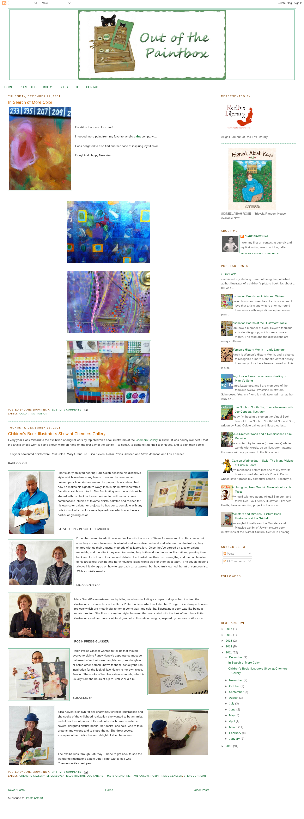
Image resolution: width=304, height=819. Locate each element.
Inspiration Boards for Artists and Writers (258, 296)
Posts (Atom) (34, 798)
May (232, 715)
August (234, 697)
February (235, 732)
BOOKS (48, 87)
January (235, 738)
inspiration (39, 413)
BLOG (64, 87)
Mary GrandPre (118, 776)
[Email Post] (85, 409)
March (233, 727)
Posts (230, 553)
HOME (8, 87)
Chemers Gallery (147, 440)
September (236, 692)
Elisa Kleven (56, 776)
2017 (229, 628)
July (232, 703)
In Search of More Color (30, 102)
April (232, 721)
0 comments (72, 409)
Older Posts (201, 790)
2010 (229, 746)
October (235, 686)
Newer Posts (16, 790)
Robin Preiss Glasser (166, 776)
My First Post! (227, 274)
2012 (229, 646)
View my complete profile (260, 253)
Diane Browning (256, 236)
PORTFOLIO (28, 87)
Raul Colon (140, 776)
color (24, 413)
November (236, 680)
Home (109, 790)
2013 (229, 640)
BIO (76, 87)
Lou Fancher (96, 776)
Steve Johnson (195, 776)
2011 (229, 652)
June (232, 709)
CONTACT (93, 87)
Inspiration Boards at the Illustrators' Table (259, 323)
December (236, 657)
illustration (75, 776)
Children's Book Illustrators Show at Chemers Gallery (56, 433)
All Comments (235, 561)
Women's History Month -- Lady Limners (258, 349)
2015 (229, 634)
